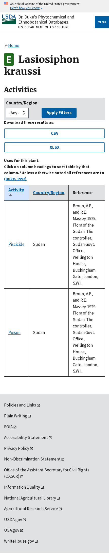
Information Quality (22, 487)
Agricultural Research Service (31, 508)
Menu (102, 22)
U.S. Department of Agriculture (43, 27)
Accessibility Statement (26, 437)
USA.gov (11, 530)
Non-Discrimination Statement (32, 459)
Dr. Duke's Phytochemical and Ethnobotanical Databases (46, 19)
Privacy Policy (16, 448)
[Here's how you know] (54, 6)
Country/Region (22, 103)
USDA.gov (13, 519)
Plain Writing (15, 416)
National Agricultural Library (30, 498)
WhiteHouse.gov (19, 541)
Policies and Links (20, 405)
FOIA (8, 427)
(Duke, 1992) (15, 178)
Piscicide (16, 244)
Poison (14, 332)
